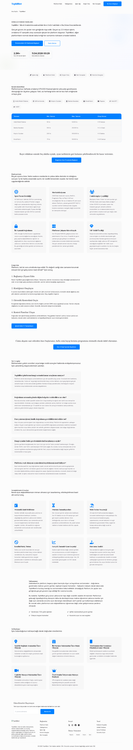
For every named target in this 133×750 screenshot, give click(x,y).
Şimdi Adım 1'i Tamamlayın (24, 326)
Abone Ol (47, 711)
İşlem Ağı (78, 4)
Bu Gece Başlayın (112, 4)
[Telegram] (79, 725)
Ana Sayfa (14, 11)
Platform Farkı (58, 4)
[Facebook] (75, 725)
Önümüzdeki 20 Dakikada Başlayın (27, 43)
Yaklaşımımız (68, 4)
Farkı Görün (52, 43)
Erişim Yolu (86, 4)
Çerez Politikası (101, 730)
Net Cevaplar (97, 4)
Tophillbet (16, 3)
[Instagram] (72, 725)
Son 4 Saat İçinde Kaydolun (66, 347)
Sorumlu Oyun (101, 732)
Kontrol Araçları (97, 75)
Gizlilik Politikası (101, 727)
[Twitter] (69, 725)
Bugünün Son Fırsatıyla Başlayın (66, 160)
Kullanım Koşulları (102, 725)
